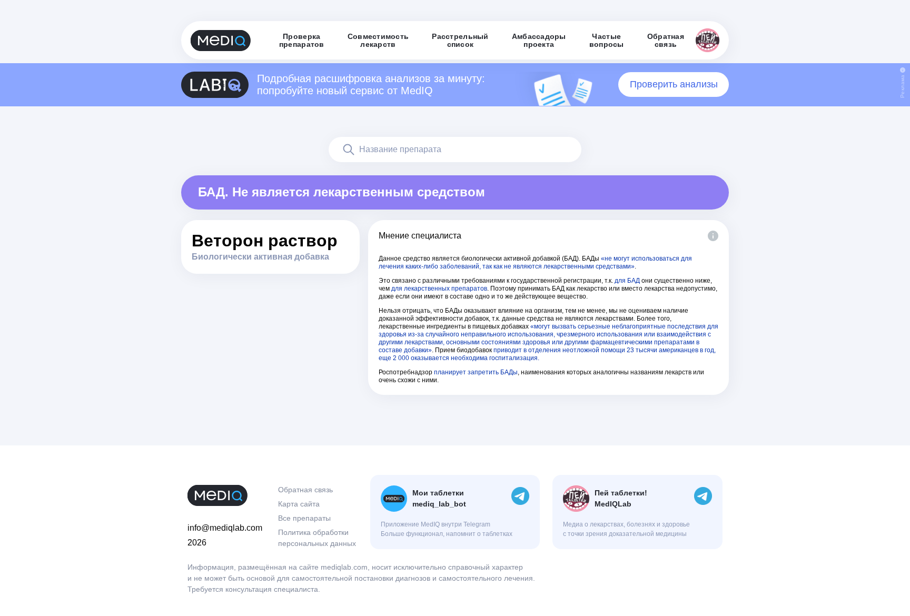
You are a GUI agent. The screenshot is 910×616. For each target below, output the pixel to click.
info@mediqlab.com (224, 527)
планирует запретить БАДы (476, 372)
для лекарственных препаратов (439, 288)
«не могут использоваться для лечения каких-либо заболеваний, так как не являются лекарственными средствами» (535, 262)
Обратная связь (305, 489)
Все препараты (304, 518)
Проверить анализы (674, 84)
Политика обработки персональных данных (317, 538)
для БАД (627, 280)
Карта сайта (299, 504)
